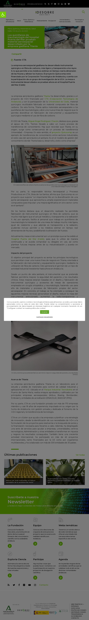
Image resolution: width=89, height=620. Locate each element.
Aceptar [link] (44, 312)
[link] (3, 15)
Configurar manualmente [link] (44, 317)
